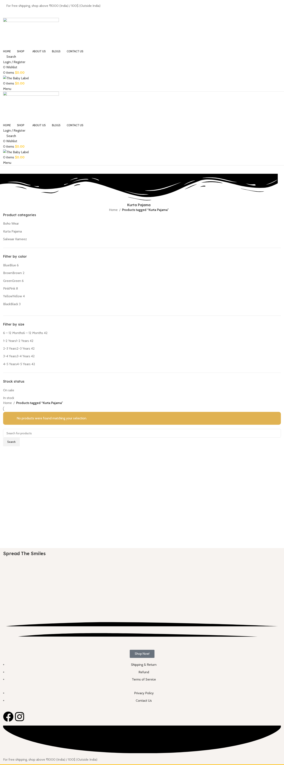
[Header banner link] (142, 382)
